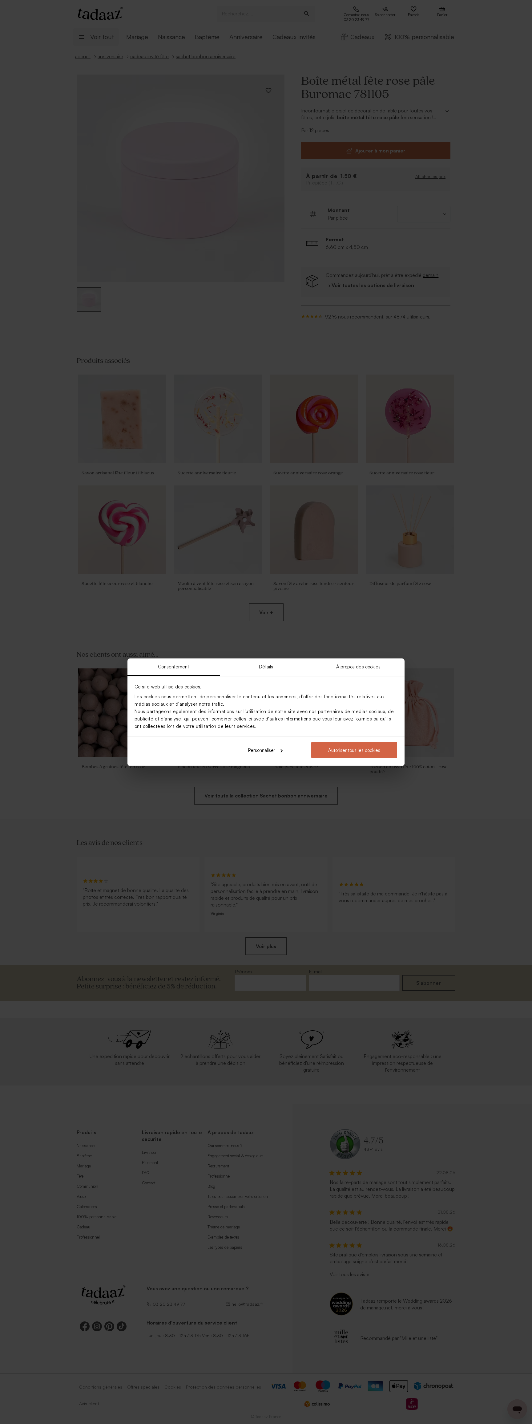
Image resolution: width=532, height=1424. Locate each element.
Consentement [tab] (173, 666)
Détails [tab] (266, 666)
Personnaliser (261, 750)
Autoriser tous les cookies (354, 750)
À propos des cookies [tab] (358, 666)
